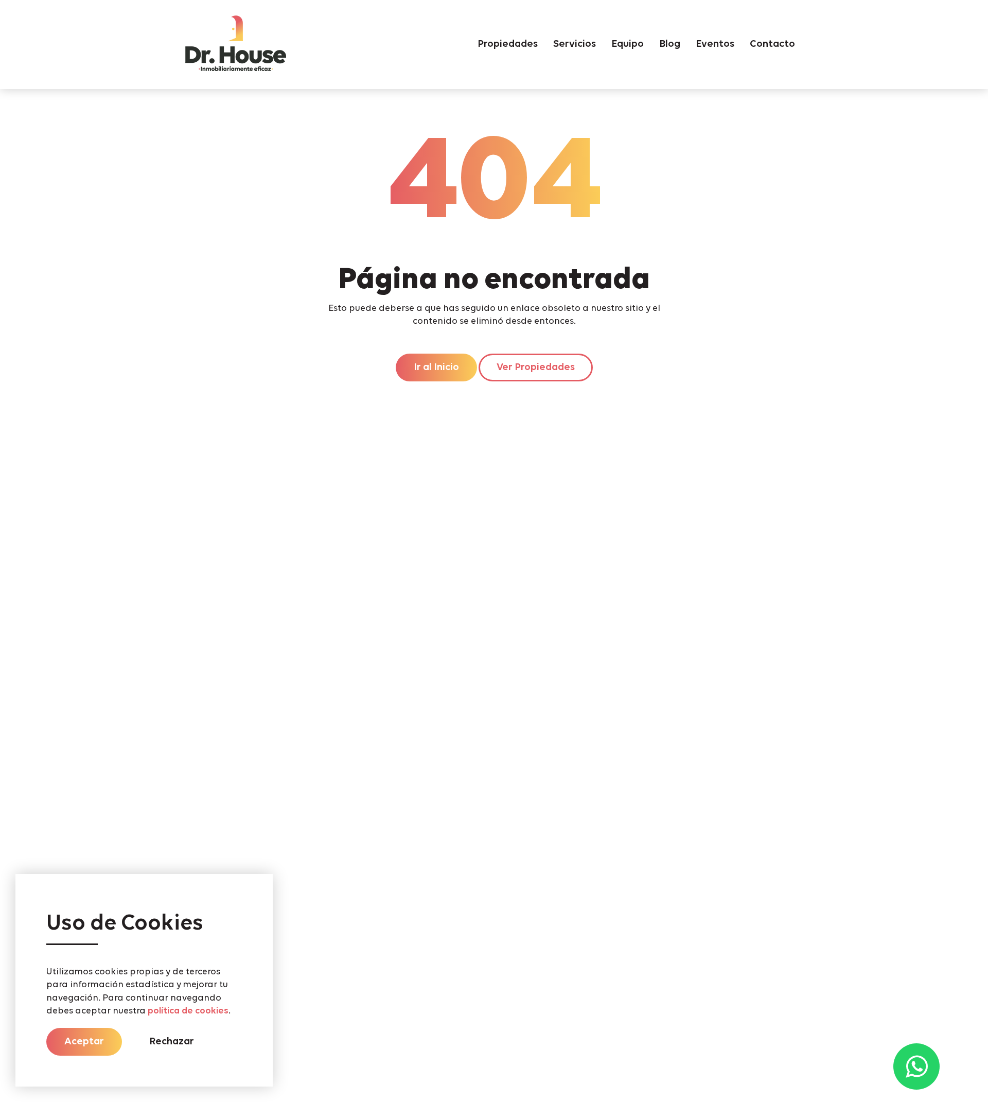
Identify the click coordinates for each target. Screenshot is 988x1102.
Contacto (772, 44)
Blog (669, 44)
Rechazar (171, 1042)
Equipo (627, 44)
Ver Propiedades (536, 367)
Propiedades (508, 44)
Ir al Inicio (436, 367)
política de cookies (188, 1011)
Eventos (715, 44)
